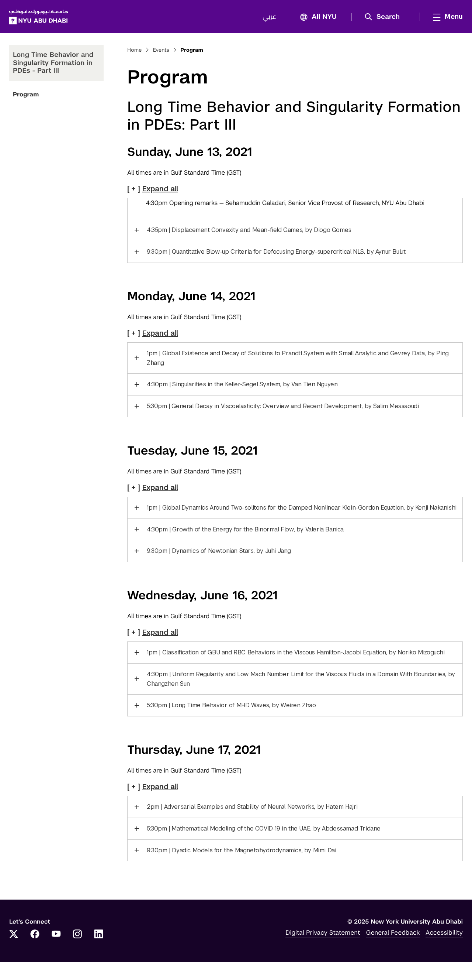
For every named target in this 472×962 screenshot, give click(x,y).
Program (26, 94)
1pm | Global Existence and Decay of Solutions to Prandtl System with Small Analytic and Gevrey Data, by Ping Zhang (298, 358)
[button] (385, 17)
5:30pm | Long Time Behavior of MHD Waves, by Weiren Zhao (231, 705)
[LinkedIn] (99, 934)
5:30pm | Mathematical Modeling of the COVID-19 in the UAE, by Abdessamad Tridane (264, 828)
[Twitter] (13, 934)
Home (134, 50)
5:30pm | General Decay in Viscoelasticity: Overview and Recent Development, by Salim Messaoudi (283, 406)
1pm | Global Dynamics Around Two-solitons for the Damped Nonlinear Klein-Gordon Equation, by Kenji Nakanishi (302, 507)
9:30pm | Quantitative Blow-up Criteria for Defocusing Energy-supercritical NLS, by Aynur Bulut (276, 252)
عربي (269, 17)
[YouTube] (56, 934)
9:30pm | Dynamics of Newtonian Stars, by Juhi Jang (219, 551)
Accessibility (444, 932)
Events (161, 50)
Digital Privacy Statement (322, 932)
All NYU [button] (324, 17)
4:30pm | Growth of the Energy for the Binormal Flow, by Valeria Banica (245, 529)
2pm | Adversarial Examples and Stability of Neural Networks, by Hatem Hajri (252, 807)
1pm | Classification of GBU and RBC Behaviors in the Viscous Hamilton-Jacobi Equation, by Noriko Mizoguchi (296, 652)
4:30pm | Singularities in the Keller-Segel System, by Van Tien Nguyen (242, 384)
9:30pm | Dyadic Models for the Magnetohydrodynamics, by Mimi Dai (241, 850)
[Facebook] (35, 934)
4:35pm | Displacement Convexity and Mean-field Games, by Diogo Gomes (249, 230)
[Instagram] (77, 934)
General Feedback (393, 932)
